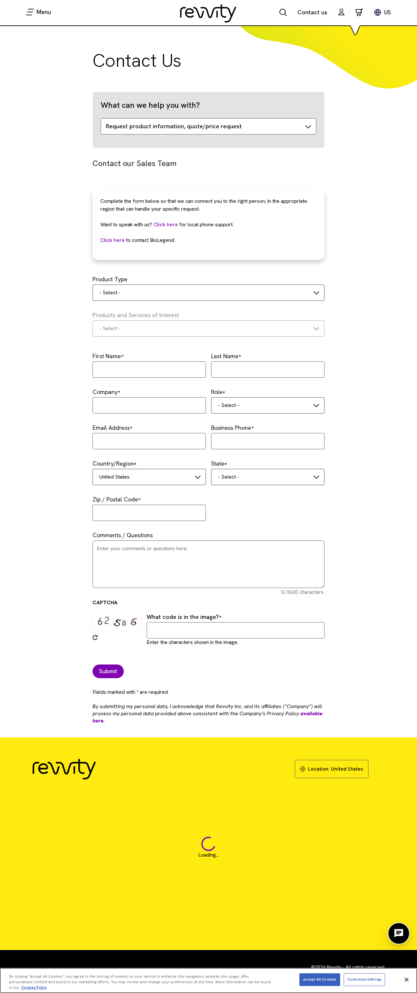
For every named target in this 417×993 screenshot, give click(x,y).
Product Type (110, 279)
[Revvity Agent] (398, 933)
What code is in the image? (183, 617)
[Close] (406, 979)
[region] (208, 980)
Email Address (111, 427)
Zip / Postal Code (115, 499)
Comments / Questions (123, 535)
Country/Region (113, 463)
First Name (107, 356)
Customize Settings (364, 979)
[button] (341, 12)
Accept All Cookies (319, 979)
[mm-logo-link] (208, 13)
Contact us (312, 12)
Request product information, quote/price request (174, 126)
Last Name (224, 356)
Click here (165, 224)
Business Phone (231, 427)
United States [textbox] (114, 476)
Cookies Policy (34, 987)
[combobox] (208, 293)
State (217, 463)
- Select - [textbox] (110, 292)
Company (105, 392)
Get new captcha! (95, 637)
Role (217, 392)
